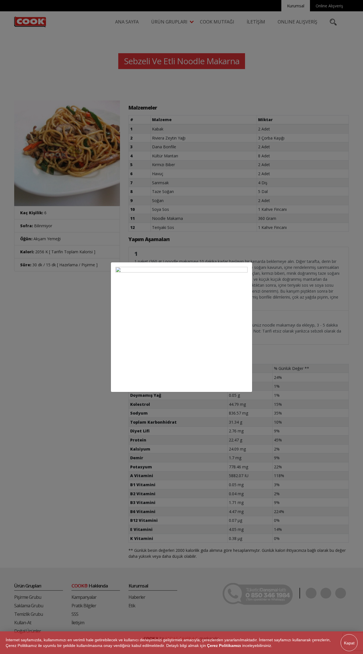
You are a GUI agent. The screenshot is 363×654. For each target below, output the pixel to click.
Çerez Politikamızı (224, 645)
